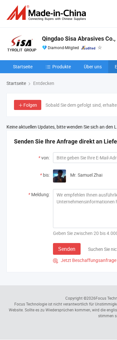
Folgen (30, 105)
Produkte (61, 66)
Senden (66, 248)
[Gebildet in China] (47, 12)
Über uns (93, 66)
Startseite (22, 66)
